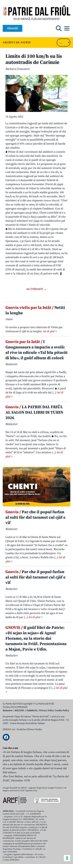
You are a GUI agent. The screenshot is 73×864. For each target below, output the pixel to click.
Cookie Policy (62, 710)
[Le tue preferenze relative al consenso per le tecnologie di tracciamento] (67, 858)
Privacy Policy (46, 710)
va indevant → (36, 289)
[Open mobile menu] (66, 28)
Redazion (8, 710)
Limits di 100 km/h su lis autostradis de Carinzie (33, 59)
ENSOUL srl (9, 729)
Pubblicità (31, 710)
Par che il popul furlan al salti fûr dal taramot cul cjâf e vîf (35, 517)
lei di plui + (50, 331)
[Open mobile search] (58, 28)
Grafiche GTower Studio (29, 729)
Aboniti (12, 28)
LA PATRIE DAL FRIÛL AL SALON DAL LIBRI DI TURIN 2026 (34, 412)
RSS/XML (19, 710)
